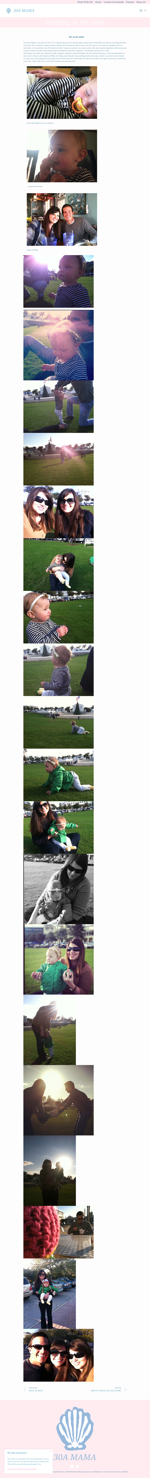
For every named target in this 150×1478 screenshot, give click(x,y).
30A (70, 37)
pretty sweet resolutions (106, 1391)
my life (75, 37)
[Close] (50, 1451)
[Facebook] (72, 1466)
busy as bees (36, 1391)
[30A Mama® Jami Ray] (75, 1434)
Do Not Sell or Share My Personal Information (22, 1469)
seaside (81, 37)
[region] (28, 1461)
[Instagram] (77, 1466)
